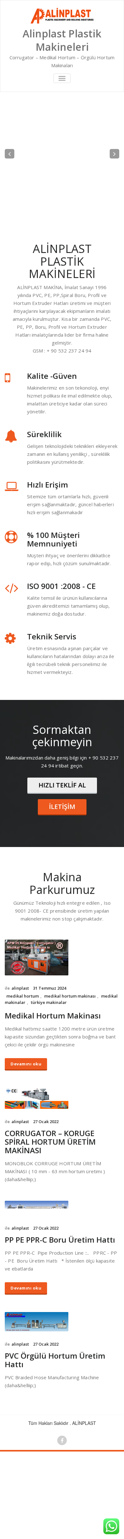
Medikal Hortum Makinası (53, 1071)
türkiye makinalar (49, 1058)
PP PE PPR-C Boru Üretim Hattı (60, 1295)
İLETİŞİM (62, 862)
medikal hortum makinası (70, 1052)
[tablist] (62, 268)
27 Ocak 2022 (46, 1177)
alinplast (20, 1044)
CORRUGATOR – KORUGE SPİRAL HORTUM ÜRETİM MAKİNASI (50, 1197)
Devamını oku (25, 1119)
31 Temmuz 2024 (49, 1044)
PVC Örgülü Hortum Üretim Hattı (55, 1415)
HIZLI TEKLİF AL (62, 841)
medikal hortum (22, 1052)
